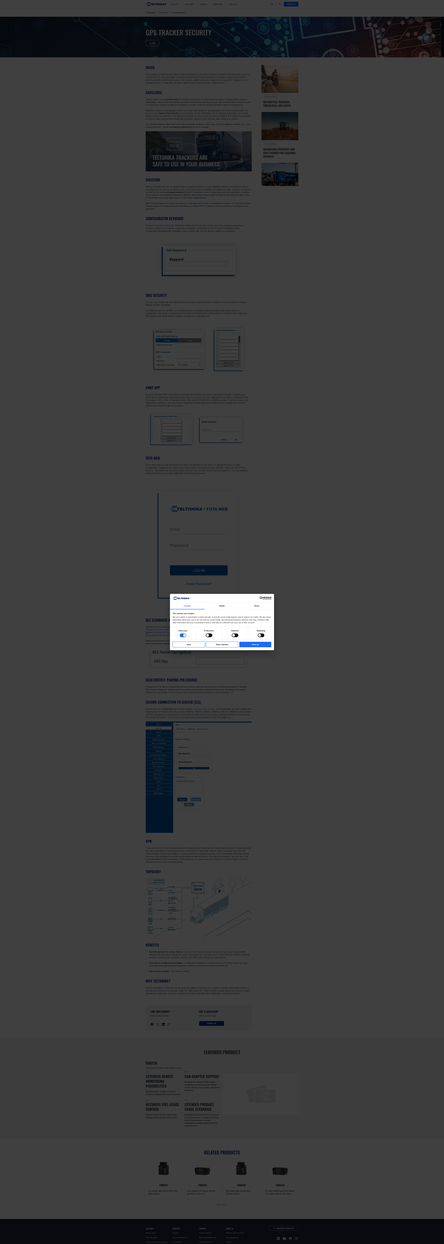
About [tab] (256, 606)
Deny (189, 644)
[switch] (209, 635)
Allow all (255, 644)
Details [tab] (222, 606)
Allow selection (222, 644)
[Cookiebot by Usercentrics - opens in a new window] (261, 598)
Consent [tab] (187, 606)
